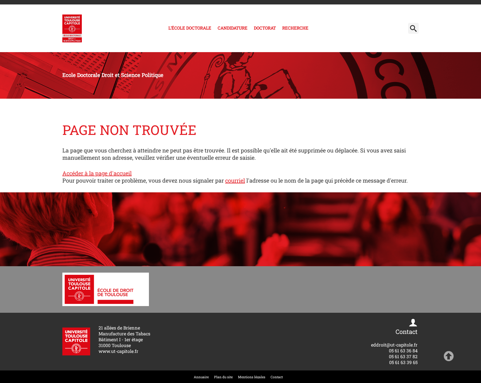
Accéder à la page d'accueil (97, 173)
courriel (235, 180)
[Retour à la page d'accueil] (72, 28)
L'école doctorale (189, 28)
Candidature (232, 28)
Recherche (295, 28)
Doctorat (265, 28)
